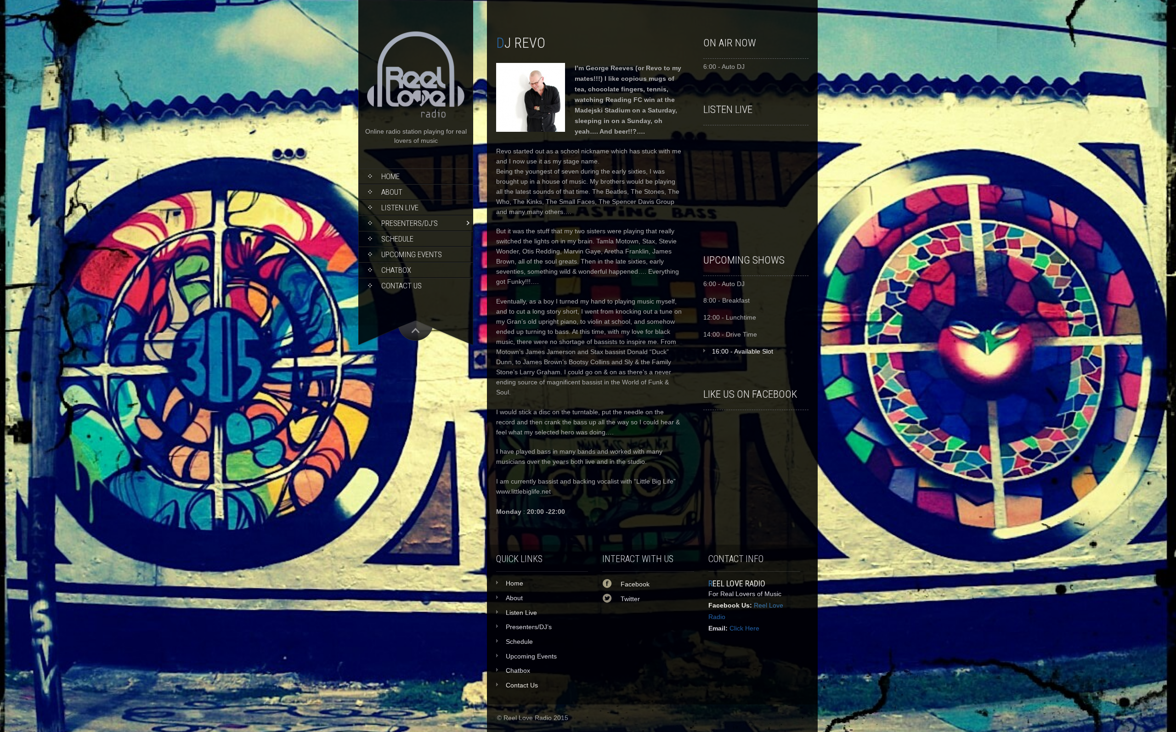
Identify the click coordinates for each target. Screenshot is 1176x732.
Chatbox (396, 270)
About (391, 192)
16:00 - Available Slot (742, 351)
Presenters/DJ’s (409, 223)
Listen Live (399, 207)
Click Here (744, 628)
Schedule (397, 238)
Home (390, 176)
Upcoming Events (411, 254)
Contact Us (401, 285)
